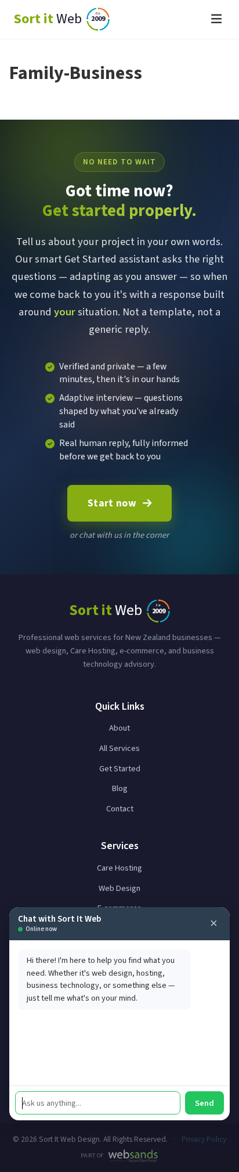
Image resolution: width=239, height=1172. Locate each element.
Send (204, 1103)
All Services (119, 748)
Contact (119, 809)
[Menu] (216, 19)
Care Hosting (119, 868)
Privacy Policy (204, 1139)
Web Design (119, 888)
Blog (120, 788)
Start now (112, 503)
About (119, 728)
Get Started (119, 769)
